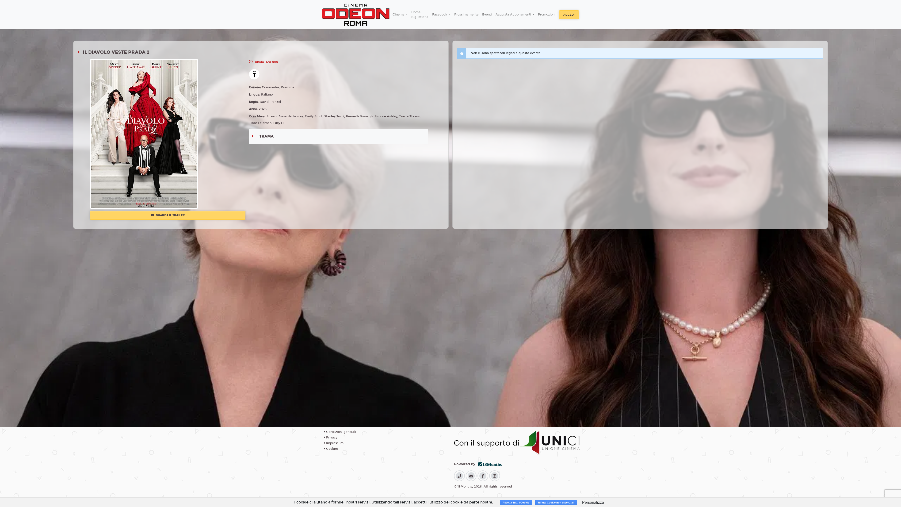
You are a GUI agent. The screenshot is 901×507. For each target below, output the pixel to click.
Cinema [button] (399, 14)
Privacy (331, 437)
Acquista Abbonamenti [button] (514, 14)
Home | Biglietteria (419, 14)
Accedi (569, 14)
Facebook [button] (440, 14)
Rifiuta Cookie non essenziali (556, 502)
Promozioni (546, 14)
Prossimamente (466, 14)
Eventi (487, 14)
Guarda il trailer (170, 215)
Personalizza (593, 502)
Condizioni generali (340, 432)
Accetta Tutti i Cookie (516, 502)
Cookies (332, 449)
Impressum (334, 443)
